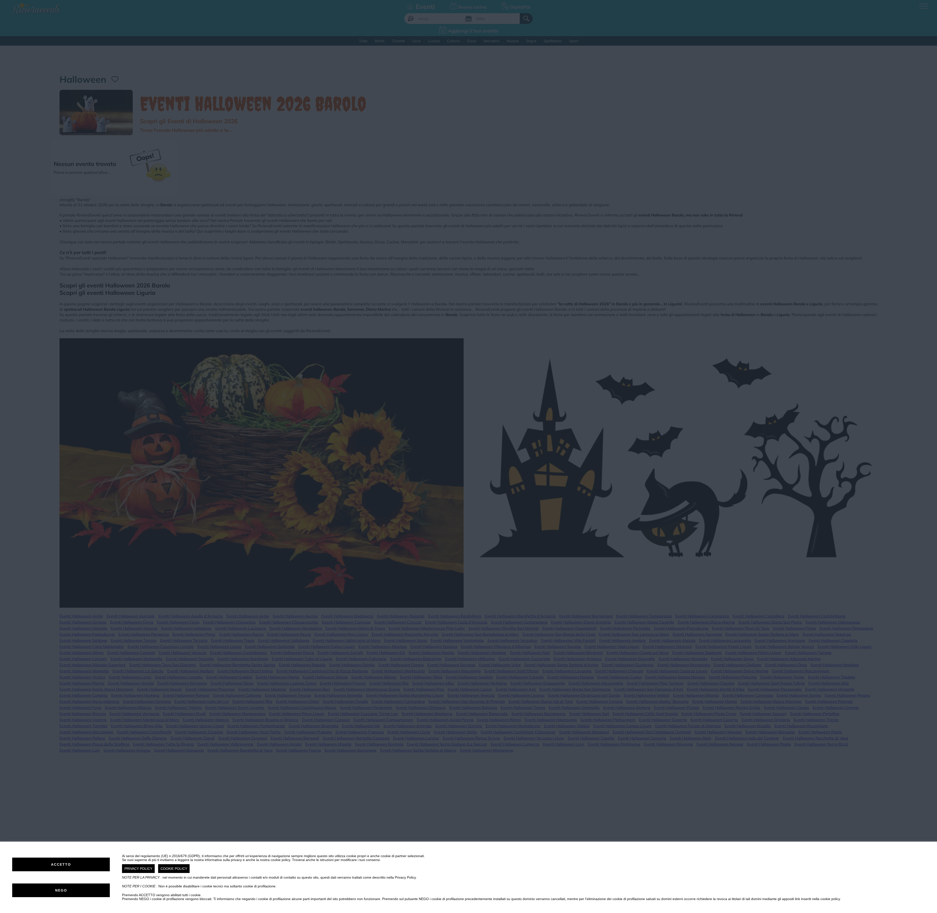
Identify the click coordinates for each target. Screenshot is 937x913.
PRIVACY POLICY (138, 869)
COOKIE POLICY (174, 869)
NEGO (61, 890)
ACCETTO (61, 864)
